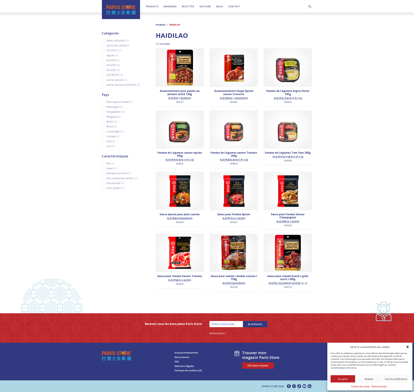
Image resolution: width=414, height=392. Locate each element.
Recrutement (181, 357)
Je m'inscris (255, 324)
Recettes (188, 6)
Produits (152, 6)
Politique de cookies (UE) (188, 370)
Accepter (343, 379)
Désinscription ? (217, 333)
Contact (234, 6)
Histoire (205, 6)
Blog (219, 6)
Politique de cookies (360, 386)
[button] (407, 346)
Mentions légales (379, 386)
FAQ (176, 361)
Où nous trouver (257, 365)
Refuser (369, 379)
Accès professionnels (186, 352)
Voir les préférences (396, 379)
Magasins (170, 6)
